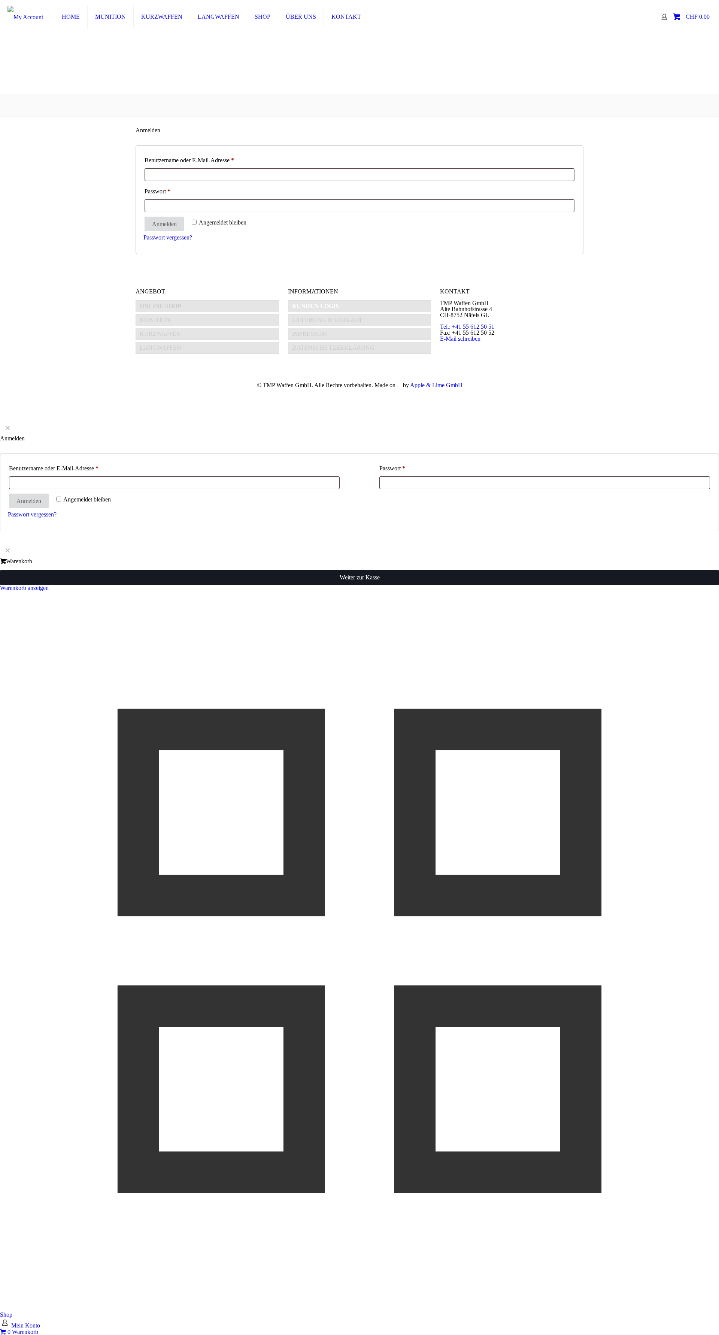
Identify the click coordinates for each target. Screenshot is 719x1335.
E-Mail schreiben (460, 338)
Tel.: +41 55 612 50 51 (467, 326)
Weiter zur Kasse (360, 577)
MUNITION (155, 320)
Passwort (171, 191)
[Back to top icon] (683, 1320)
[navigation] (359, 567)
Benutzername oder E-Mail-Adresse (203, 160)
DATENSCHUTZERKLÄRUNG (333, 347)
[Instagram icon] (363, 395)
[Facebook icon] (355, 395)
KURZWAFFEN (160, 334)
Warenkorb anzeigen (24, 588)
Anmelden (164, 224)
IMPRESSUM (309, 334)
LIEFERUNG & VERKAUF (327, 320)
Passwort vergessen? (167, 237)
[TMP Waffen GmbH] (25, 17)
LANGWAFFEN (160, 347)
